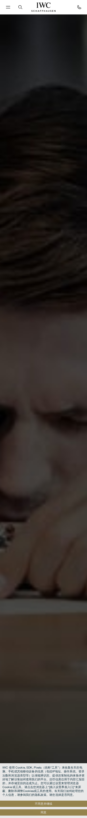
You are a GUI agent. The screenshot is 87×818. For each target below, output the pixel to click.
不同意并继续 (43, 803)
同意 (43, 812)
